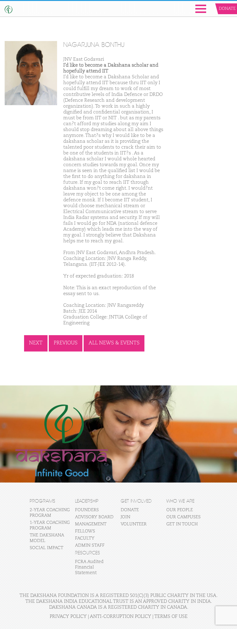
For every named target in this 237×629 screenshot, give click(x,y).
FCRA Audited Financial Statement (89, 567)
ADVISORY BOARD (94, 517)
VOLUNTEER (134, 524)
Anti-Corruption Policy (120, 616)
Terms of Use (171, 616)
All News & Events (114, 343)
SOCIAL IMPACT (46, 548)
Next (36, 343)
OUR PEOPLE (179, 510)
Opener (200, 9)
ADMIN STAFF (90, 545)
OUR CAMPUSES (183, 517)
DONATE (130, 510)
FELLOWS (85, 531)
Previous (65, 343)
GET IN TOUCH (182, 524)
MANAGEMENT (90, 524)
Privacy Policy (68, 616)
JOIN (125, 517)
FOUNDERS (87, 510)
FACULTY (84, 538)
